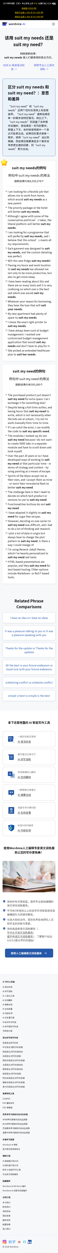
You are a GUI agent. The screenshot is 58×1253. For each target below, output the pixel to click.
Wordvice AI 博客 (10, 1145)
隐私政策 (6, 1216)
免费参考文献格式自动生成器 (15, 1114)
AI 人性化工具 (8, 996)
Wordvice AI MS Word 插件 (14, 1186)
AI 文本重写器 (8, 1017)
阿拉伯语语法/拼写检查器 (14, 1078)
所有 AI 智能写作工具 (12, 1170)
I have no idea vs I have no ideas (29, 618)
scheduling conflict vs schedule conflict (29, 682)
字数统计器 (7, 1031)
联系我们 (6, 1207)
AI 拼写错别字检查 (10, 1026)
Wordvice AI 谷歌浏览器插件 (15, 1190)
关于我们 (6, 1202)
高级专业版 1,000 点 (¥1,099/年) (29, 12)
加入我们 (6, 1229)
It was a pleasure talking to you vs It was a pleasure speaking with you (29, 633)
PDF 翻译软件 (8, 1103)
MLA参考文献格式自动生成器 (15, 1124)
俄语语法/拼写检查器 (12, 1073)
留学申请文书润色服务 (20, 936)
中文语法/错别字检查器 (13, 1047)
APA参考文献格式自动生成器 (15, 1119)
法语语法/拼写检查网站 (13, 1065)
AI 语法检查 (24, 741)
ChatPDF (6, 1099)
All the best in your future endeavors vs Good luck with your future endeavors (29, 667)
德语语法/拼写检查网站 (13, 1069)
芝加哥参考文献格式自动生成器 (16, 1128)
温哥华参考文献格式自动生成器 (16, 1132)
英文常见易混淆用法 (11, 1149)
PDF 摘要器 (7, 1107)
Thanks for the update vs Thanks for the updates (29, 650)
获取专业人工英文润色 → (44, 67)
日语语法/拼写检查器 (12, 1056)
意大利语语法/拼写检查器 (14, 1087)
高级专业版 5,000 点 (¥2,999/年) (29, 16)
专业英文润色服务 (10, 1174)
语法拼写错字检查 (10, 1037)
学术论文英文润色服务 (20, 932)
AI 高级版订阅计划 (10, 1161)
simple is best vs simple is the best (29, 696)
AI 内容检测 (24, 830)
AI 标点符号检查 (9, 1022)
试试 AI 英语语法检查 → (14, 67)
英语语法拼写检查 (10, 1043)
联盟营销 (6, 1224)
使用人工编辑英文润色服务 (26, 953)
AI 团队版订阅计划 (10, 1165)
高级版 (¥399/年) (29, 8)
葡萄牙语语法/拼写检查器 (14, 1082)
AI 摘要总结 (24, 795)
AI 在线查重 (24, 812)
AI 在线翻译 (24, 777)
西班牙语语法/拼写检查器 (14, 1060)
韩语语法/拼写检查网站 (13, 1052)
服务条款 (6, 1220)
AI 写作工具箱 (9, 981)
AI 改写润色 (24, 759)
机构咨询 (6, 1211)
